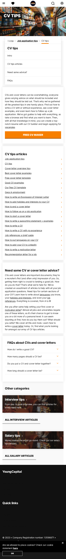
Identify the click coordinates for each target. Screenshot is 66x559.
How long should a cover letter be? (24, 370)
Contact (6, 489)
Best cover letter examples (18, 173)
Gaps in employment (15, 192)
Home (10, 40)
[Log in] (61, 3)
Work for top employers (14, 526)
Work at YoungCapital (13, 483)
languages (45, 294)
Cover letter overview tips (17, 168)
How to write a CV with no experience (23, 230)
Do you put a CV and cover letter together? (29, 363)
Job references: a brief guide (19, 235)
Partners (6, 494)
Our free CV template (15, 187)
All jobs (5, 509)
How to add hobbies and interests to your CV (27, 201)
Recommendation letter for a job (21, 254)
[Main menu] (3, 3)
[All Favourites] (13, 3)
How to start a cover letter (18, 216)
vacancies (10, 127)
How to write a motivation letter (20, 249)
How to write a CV (14, 225)
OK (12, 553)
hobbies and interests (20, 297)
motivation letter (13, 310)
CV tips (45, 40)
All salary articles (19, 455)
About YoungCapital (12, 477)
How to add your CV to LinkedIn (21, 244)
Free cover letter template (18, 178)
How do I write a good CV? (20, 349)
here (15, 548)
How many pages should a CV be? (24, 356)
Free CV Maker (33, 134)
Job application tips (27, 40)
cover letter (17, 326)
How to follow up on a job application (23, 211)
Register (6, 514)
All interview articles (21, 419)
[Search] (54, 3)
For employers (9, 520)
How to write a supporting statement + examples (29, 221)
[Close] (62, 544)
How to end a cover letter (17, 206)
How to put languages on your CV (21, 240)
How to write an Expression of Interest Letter (27, 197)
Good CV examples (14, 182)
